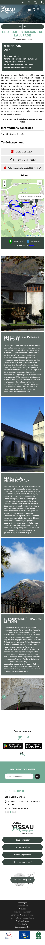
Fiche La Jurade (24, 152)
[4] (13, 812)
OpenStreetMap (38, 236)
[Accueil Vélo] (38, 935)
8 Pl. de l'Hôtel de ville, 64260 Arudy (24, 801)
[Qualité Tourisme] (8, 935)
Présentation (20, 26)
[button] (33, 10)
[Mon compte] (37, 9)
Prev (4, 697)
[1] (6, 812)
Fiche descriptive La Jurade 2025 (24, 168)
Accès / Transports (22, 880)
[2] (8, 812)
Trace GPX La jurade (24, 160)
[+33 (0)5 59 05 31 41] (23, 2)
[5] (15, 812)
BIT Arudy (10, 797)
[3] (10, 812)
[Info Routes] (36, 2)
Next (41, 697)
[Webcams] (29, 2)
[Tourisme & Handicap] (24, 935)
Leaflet (30, 236)
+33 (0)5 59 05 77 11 (17, 805)
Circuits (24, 26)
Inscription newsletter (22, 769)
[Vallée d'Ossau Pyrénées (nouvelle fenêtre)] (13, 746)
